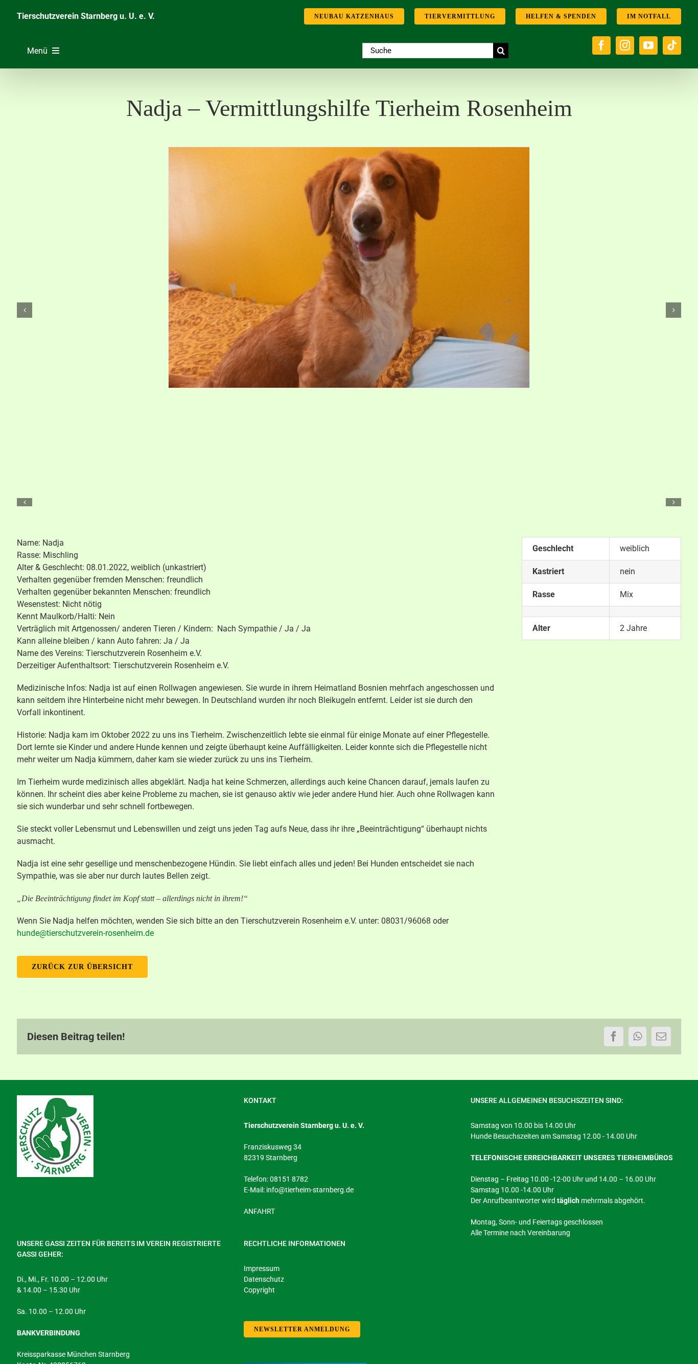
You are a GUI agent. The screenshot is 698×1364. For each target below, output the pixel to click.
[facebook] (601, 45)
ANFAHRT (259, 1211)
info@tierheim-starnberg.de (310, 1190)
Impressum (262, 1268)
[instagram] (625, 45)
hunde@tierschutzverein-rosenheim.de (85, 933)
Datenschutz (264, 1279)
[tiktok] (672, 45)
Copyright (259, 1290)
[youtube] (648, 45)
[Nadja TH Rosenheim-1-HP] (349, 267)
